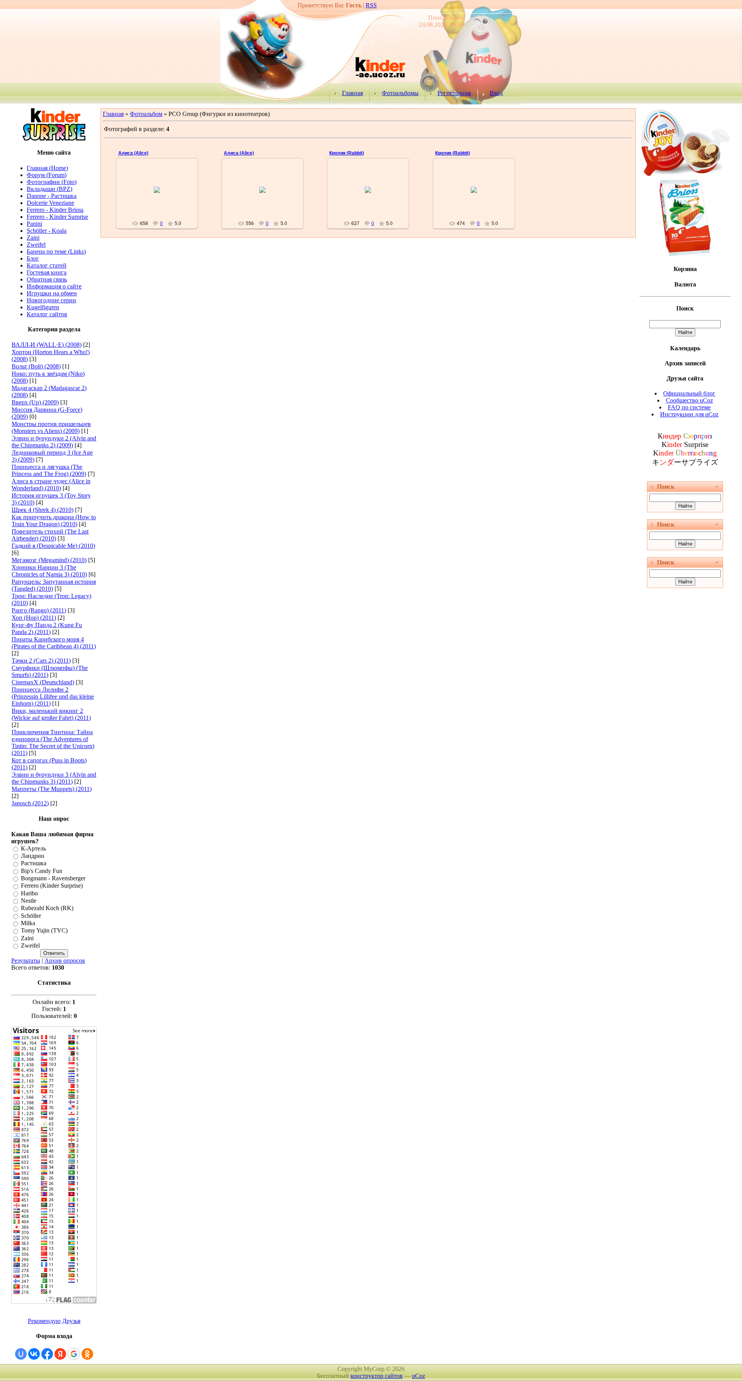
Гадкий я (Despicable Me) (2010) (53, 545)
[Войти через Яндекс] (60, 1354)
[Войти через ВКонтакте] (34, 1354)
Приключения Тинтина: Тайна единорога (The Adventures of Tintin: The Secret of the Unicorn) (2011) (53, 742)
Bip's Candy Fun (41, 871)
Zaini (27, 938)
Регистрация (454, 93)
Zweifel (30, 945)
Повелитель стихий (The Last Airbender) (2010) (50, 535)
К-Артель (33, 848)
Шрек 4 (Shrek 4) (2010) (42, 509)
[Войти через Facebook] (47, 1354)
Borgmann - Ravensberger (53, 878)
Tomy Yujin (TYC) (44, 930)
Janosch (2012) (30, 803)
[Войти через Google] (74, 1354)
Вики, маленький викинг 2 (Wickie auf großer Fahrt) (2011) (51, 714)
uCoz (418, 1375)
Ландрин (32, 855)
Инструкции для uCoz (689, 414)
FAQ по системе (689, 407)
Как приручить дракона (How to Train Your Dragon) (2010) (54, 520)
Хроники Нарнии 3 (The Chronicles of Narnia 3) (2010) (49, 571)
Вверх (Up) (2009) (35, 402)
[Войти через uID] (21, 1354)
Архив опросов (64, 960)
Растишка (33, 863)
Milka (28, 923)
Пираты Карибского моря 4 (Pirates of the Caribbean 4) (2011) (54, 643)
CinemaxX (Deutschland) (43, 682)
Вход (496, 93)
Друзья (71, 1321)
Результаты (25, 960)
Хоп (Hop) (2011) (34, 617)
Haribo (29, 893)
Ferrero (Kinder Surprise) (52, 886)
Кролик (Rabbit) (346, 153)
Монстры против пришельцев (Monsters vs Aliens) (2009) (51, 427)
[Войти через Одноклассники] (87, 1354)
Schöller (31, 915)
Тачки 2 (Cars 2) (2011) (41, 660)
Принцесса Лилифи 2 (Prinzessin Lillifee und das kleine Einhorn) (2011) (53, 696)
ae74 (265, 196)
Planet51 (160, 196)
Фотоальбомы (400, 93)
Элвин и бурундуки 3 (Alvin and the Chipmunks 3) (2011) (54, 778)
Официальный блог (689, 393)
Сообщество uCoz (689, 400)
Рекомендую (44, 1321)
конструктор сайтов (377, 1375)
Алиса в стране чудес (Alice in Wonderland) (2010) (51, 484)
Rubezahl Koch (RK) (47, 908)
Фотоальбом (146, 114)
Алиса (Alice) (133, 153)
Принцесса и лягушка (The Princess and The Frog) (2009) (49, 470)
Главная (352, 93)
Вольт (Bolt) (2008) (36, 366)
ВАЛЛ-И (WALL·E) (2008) (47, 344)
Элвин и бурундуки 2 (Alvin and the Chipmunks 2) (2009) (54, 441)
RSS (371, 5)
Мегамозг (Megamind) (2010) (49, 560)
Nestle (28, 900)
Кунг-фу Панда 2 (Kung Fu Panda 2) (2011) (47, 628)
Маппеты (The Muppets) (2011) (52, 789)
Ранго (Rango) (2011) (39, 610)
